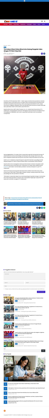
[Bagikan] (44, 54)
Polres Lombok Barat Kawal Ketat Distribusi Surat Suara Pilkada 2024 (23, 392)
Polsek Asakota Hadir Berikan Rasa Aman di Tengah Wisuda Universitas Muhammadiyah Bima (10, 236)
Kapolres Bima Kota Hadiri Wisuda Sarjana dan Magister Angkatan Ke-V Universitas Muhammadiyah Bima (24, 236)
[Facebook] (37, 208)
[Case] (11, 21)
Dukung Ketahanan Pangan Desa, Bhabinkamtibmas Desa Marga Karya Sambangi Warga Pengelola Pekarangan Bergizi (38, 236)
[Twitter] (40, 208)
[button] (42, 21)
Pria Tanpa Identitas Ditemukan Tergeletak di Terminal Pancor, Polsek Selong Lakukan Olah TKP (23, 223)
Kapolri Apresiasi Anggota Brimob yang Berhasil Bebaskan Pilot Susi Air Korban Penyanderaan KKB (25, 401)
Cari (4, 348)
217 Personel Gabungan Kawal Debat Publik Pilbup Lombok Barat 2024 (23, 383)
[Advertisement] (24, 10)
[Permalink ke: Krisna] (5, 54)
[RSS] (5, 411)
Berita (5, 47)
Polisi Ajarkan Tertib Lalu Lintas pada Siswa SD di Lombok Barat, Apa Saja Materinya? (26, 388)
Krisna (7, 53)
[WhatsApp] (44, 208)
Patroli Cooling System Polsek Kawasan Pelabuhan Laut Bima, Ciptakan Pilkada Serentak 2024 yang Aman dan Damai (25, 397)
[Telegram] (42, 208)
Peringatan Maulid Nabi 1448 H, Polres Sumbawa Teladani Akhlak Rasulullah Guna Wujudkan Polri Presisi (10, 223)
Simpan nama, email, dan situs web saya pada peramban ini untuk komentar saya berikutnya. (25, 289)
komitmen (6, 166)
